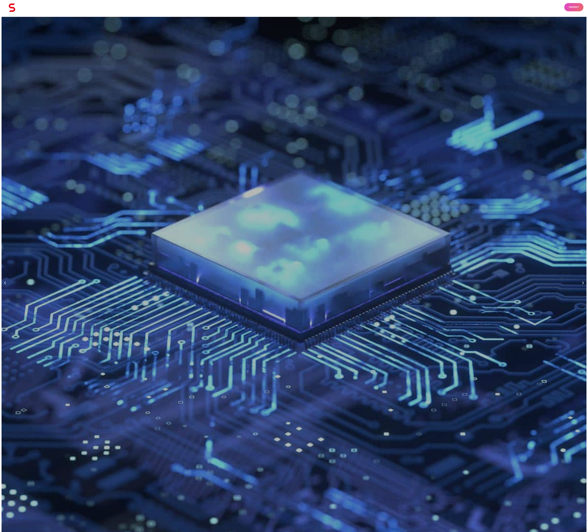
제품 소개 (240, 7)
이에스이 (217, 7)
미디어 (286, 7)
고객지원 (264, 7)
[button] (5, 283)
